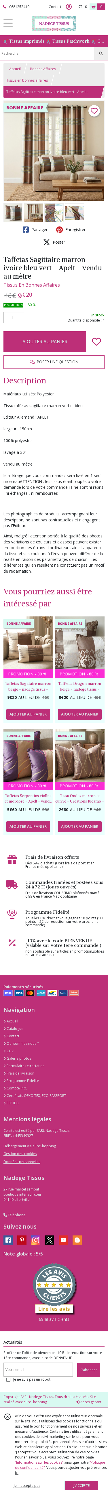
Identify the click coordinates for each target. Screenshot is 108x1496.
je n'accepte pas (27, 1485)
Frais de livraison (20, 1073)
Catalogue (14, 1028)
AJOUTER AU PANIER (44, 341)
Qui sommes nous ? (22, 1043)
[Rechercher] (101, 53)
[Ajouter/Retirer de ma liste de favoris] (96, 341)
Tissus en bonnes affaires (27, 80)
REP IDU (12, 1103)
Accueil (15, 68)
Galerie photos (18, 1058)
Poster (58, 242)
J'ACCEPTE (81, 1485)
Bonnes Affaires (43, 68)
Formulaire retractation (25, 1065)
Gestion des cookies (20, 1153)
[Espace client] (69, 7)
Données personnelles (21, 1161)
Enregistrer (75, 229)
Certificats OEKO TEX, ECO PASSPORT (36, 1095)
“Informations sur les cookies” (39, 1462)
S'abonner (88, 1369)
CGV (10, 1050)
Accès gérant (90, 1402)
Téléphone (16, 1215)
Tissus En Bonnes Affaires (31, 285)
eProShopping (35, 1402)
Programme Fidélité (22, 1080)
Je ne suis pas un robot (31, 1379)
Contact (55, 6)
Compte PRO (17, 1088)
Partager (39, 229)
